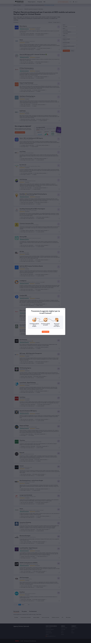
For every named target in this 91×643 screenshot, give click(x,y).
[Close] (64, 309)
